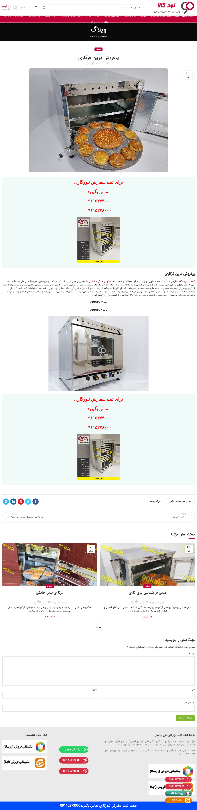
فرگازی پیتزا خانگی (49, 593)
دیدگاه (191, 653)
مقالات (92, 36)
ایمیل (94, 689)
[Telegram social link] (6, 501)
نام (193, 689)
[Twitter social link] (28, 501)
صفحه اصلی (102, 36)
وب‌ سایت (190, 702)
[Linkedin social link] (13, 501)
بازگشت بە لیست (99, 515)
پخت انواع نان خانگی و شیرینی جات (100, 281)
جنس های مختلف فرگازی (180, 501)
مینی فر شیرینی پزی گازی (147, 593)
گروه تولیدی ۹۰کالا (187, 281)
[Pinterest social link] (21, 501)
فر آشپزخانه (155, 501)
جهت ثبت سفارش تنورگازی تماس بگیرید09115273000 (98, 805)
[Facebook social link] (35, 501)
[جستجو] (44, 7)
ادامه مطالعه (147, 617)
